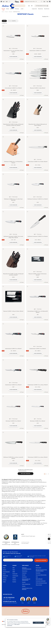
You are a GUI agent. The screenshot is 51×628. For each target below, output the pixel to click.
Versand (23, 582)
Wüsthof (6, 479)
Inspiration (34, 8)
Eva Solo (14, 581)
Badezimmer (5, 575)
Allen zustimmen (38, 622)
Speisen (4, 569)
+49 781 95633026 (8, 597)
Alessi (14, 569)
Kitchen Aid (15, 573)
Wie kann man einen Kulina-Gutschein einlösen (41, 570)
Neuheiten (40, 8)
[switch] (48, 624)
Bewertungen (38, 567)
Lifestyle (4, 577)
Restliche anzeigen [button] (25, 473)
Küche (4, 567)
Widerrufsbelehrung (26, 584)
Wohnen (4, 579)
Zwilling (14, 577)
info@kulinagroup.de (9, 601)
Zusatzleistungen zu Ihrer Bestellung (27, 589)
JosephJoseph (15, 575)
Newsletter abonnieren (41, 560)
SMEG (14, 571)
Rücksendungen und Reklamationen (26, 580)
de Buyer (14, 579)
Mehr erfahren (17, 624)
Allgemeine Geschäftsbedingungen (26, 568)
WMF (14, 567)
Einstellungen (9, 625)
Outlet (4, 581)
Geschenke (46, 8)
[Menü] (49, 618)
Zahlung (23, 586)
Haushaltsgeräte (6, 571)
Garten (4, 573)
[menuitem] (3, 9)
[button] (25, 21)
